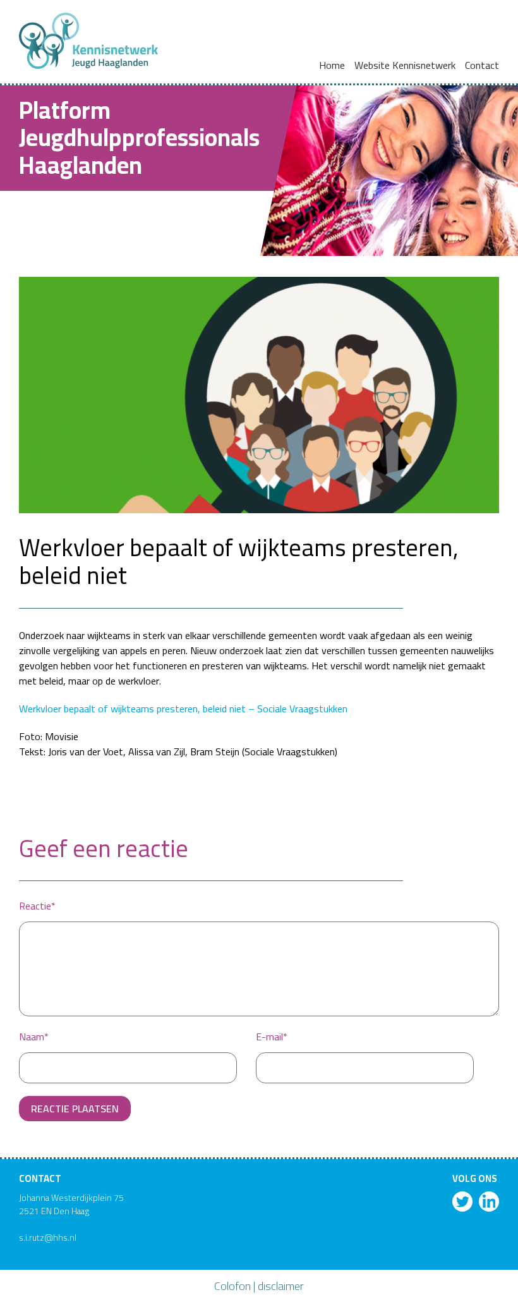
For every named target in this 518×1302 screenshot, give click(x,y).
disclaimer (281, 1285)
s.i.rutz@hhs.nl (47, 1237)
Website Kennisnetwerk (404, 65)
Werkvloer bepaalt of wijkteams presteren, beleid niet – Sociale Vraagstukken (183, 708)
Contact (482, 65)
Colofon (232, 1285)
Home (332, 65)
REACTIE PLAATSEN (75, 1108)
